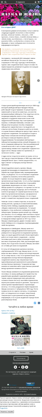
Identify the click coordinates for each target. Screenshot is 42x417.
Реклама (22, 352)
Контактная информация (21, 363)
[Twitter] (35, 303)
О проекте (12, 352)
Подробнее (4, 408)
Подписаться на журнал (21, 21)
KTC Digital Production (30, 394)
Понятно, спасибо (7, 412)
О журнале (20, 2)
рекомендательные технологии (29, 387)
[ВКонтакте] (39, 303)
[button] (38, 80)
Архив (31, 352)
